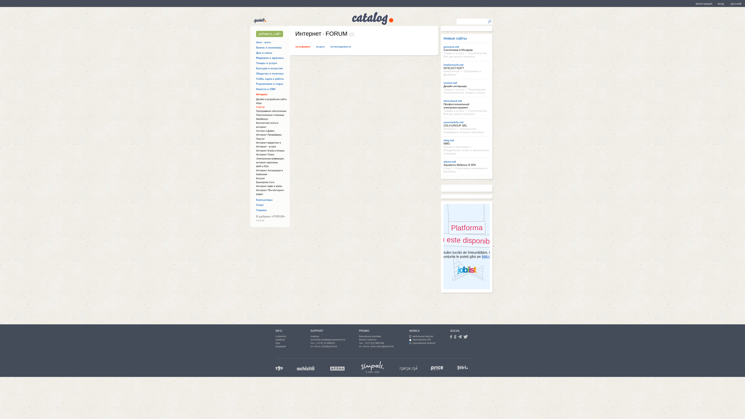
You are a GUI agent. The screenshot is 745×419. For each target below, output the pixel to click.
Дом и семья (264, 52)
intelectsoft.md (453, 64)
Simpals (372, 365)
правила (280, 339)
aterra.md (450, 161)
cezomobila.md (453, 122)
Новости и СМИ (265, 89)
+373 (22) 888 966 (374, 343)
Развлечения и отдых (269, 83)
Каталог (260, 178)
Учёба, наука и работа (270, 78)
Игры (259, 103)
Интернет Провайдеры (269, 134)
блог (277, 343)
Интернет (262, 94)
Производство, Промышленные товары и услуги (465, 91)
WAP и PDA (262, 166)
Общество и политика (269, 73)
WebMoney (262, 119)
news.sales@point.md (381, 346)
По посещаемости (340, 46)
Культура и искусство (269, 68)
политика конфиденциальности (327, 339)
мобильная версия (423, 336)
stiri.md (463, 367)
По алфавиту (302, 46)
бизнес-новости (367, 339)
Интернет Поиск (265, 154)
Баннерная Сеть (265, 182)
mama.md (409, 368)
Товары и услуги (266, 63)
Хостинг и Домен (265, 131)
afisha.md (337, 369)
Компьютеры (264, 199)
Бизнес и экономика (269, 47)
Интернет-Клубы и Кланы (270, 150)
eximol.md (450, 82)
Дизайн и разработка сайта (271, 99)
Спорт (260, 204)
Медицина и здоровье (270, 57)
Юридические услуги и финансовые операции (466, 152)
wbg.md (449, 140)
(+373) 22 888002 (325, 343)
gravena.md (451, 46)
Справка (261, 210)
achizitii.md (305, 368)
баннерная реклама (370, 336)
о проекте (280, 336)
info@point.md (329, 346)
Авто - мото (263, 42)
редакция (280, 346)
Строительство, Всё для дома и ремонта (466, 55)
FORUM (260, 107)
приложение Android (424, 343)
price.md (437, 368)
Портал (260, 139)
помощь (314, 336)
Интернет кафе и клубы (269, 186)
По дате (320, 46)
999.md (279, 368)
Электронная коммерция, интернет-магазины (464, 130)
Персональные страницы (270, 115)
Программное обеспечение (271, 111)
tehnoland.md (453, 100)
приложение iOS (422, 339)
